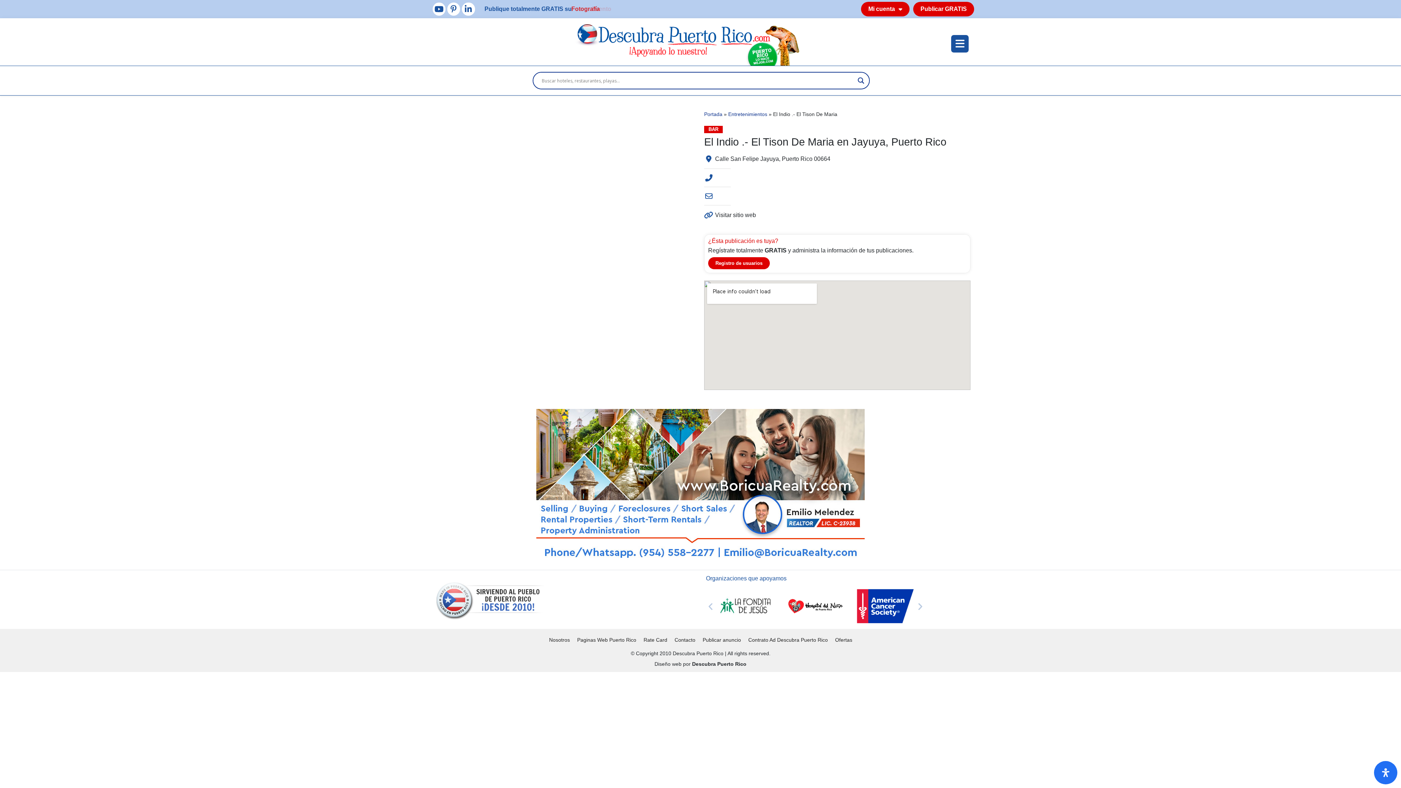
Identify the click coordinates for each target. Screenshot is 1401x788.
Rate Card (655, 640)
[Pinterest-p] (453, 9)
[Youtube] (439, 9)
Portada (713, 114)
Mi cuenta (881, 9)
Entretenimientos (747, 114)
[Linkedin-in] (468, 9)
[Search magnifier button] (861, 81)
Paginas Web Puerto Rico (606, 640)
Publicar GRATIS (944, 9)
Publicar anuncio (722, 640)
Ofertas (843, 640)
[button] (710, 606)
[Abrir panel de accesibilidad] (1385, 772)
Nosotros (559, 640)
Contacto (685, 640)
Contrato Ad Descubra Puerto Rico (788, 640)
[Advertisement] (219, 723)
